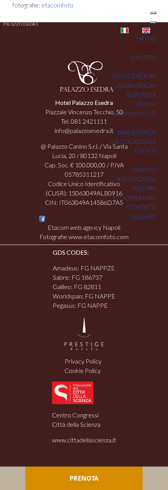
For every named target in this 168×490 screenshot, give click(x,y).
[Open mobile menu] (153, 13)
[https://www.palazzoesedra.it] (19, 15)
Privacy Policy (83, 361)
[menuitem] (146, 38)
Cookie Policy (82, 370)
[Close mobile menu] (153, 22)
